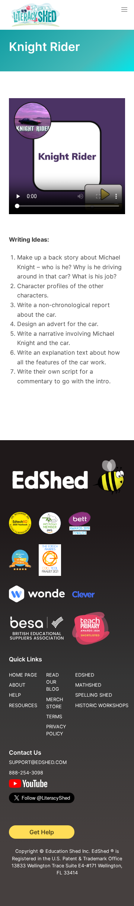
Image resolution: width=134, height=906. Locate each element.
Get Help (41, 832)
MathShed (88, 685)
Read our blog (52, 682)
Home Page (23, 675)
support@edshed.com (38, 762)
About (17, 685)
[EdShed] (67, 477)
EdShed (84, 675)
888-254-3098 (26, 773)
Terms (54, 716)
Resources (23, 705)
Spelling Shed (93, 695)
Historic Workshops (101, 705)
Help (15, 695)
